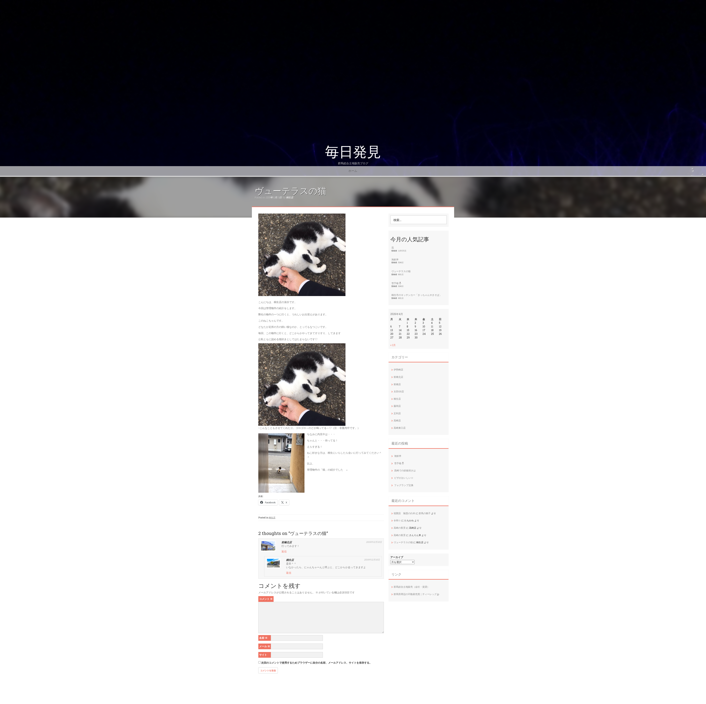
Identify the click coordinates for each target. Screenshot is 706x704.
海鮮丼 (395, 259)
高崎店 (401, 262)
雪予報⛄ (396, 283)
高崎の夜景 (400, 527)
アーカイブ (396, 557)
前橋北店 (398, 377)
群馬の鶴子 (425, 513)
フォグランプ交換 (403, 485)
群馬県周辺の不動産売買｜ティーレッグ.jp (416, 594)
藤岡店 (397, 406)
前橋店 (397, 384)
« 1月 (393, 345)
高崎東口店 (400, 427)
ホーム (352, 171)
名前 (263, 637)
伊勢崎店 (398, 369)
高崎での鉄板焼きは (405, 470)
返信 (284, 551)
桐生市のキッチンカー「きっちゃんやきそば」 (416, 295)
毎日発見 (353, 152)
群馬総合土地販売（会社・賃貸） (411, 586)
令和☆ (397, 520)
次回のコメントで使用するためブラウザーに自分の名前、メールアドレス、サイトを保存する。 (316, 662)
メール (264, 646)
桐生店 (289, 197)
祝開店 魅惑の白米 (404, 513)
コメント (266, 599)
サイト (263, 654)
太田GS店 (402, 250)
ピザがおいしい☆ (403, 477)
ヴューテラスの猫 (401, 271)
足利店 (397, 413)
